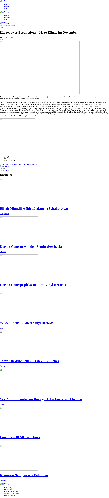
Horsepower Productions (8, 164)
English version (9, 495)
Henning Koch (5, 170)
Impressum (8, 489)
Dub (23, 164)
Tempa (19, 164)
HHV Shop (8, 488)
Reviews (7, 6)
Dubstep (27, 164)
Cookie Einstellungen (11, 493)
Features (7, 4)
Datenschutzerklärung (11, 491)
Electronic (33, 164)
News (6, 8)
